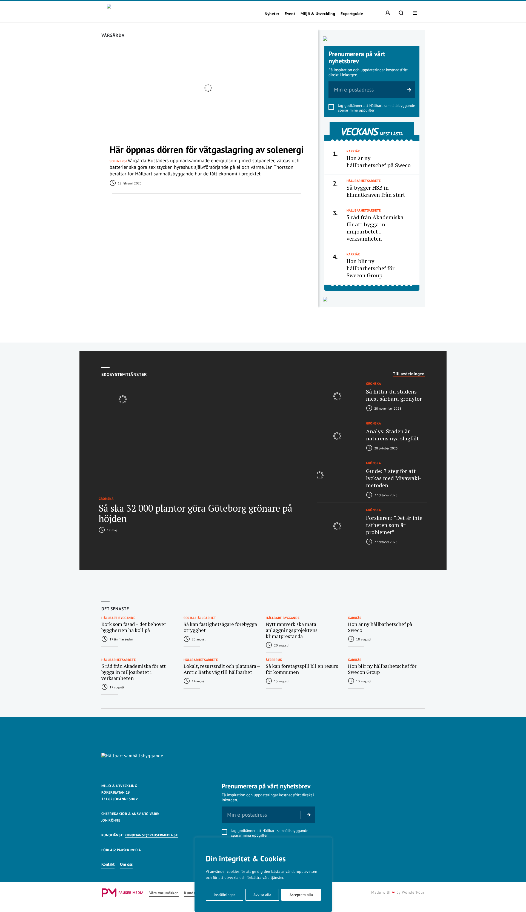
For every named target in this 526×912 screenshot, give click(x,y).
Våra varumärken (164, 893)
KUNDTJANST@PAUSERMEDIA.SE (151, 835)
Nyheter (272, 13)
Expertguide (352, 13)
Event (290, 13)
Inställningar (224, 894)
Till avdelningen (409, 373)
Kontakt (108, 864)
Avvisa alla (262, 894)
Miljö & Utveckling (318, 13)
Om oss (126, 864)
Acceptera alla (301, 894)
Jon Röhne (110, 820)
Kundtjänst (194, 893)
